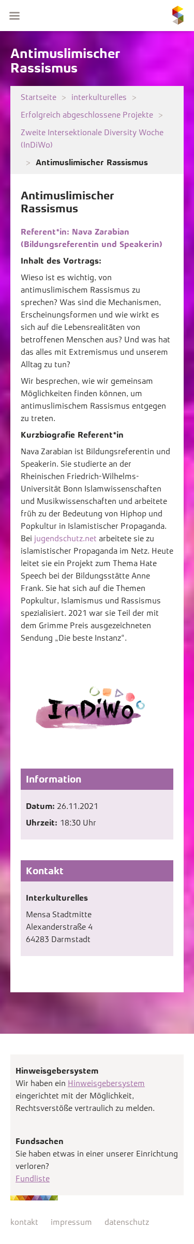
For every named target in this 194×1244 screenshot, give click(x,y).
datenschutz (127, 1222)
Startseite (38, 97)
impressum (71, 1222)
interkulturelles (99, 97)
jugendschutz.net (65, 538)
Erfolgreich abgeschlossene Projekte (87, 115)
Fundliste (33, 1178)
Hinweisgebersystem (106, 1083)
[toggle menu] (14, 15)
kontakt (24, 1222)
